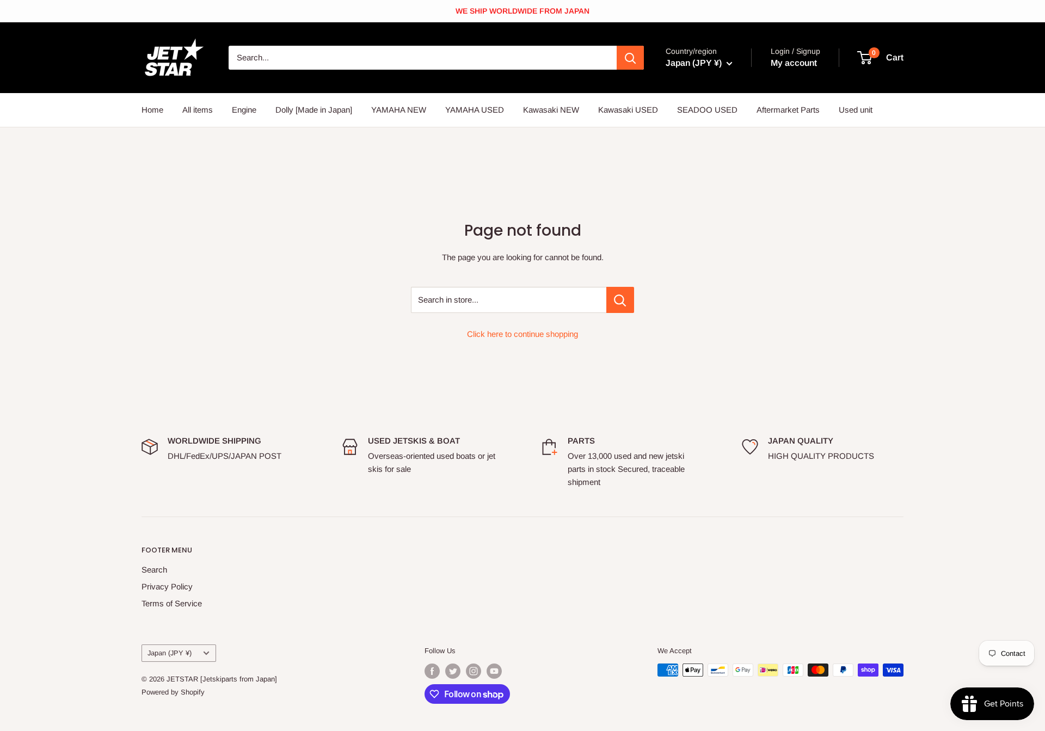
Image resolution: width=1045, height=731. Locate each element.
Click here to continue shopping (522, 334)
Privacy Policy (167, 586)
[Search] (630, 58)
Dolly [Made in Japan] (313, 109)
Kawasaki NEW (551, 109)
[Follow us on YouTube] (494, 671)
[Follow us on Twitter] (452, 671)
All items (197, 109)
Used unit (855, 109)
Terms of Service (172, 603)
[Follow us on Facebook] (432, 671)
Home (152, 109)
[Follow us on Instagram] (473, 671)
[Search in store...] (620, 300)
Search (154, 569)
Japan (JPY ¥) (169, 653)
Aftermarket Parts (788, 109)
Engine (244, 109)
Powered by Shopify (173, 692)
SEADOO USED (707, 109)
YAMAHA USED (474, 109)
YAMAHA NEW (398, 109)
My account (794, 62)
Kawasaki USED (628, 109)
